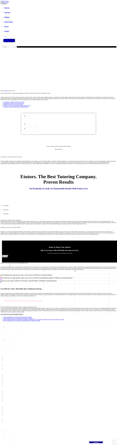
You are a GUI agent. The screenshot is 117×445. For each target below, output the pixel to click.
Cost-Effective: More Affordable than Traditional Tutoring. (15, 106)
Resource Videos (6, 406)
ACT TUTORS (6, 356)
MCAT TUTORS (6, 368)
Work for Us (5, 421)
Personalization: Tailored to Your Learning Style (13, 103)
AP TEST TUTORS (7, 360)
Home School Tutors (7, 394)
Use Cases (5, 414)
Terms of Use (105, 429)
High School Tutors (7, 397)
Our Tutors (5, 412)
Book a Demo (9, 40)
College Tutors (6, 399)
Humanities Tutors (7, 381)
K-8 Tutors (5, 393)
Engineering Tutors (7, 379)
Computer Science (7, 378)
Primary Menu (4, 3)
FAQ (4, 411)
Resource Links (6, 407)
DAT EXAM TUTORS (8, 370)
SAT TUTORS (6, 355)
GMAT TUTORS (6, 365)
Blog (6, 90)
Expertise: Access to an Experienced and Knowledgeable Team (16, 105)
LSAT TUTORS (6, 366)
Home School (8, 22)
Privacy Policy (99, 429)
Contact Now (5, 256)
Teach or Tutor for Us (7, 419)
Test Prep (7, 12)
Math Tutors (5, 375)
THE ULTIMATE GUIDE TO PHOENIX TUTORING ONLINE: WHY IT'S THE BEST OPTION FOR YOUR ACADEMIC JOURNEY (33, 319)
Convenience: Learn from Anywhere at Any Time (14, 102)
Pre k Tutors (5, 391)
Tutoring (6, 8)
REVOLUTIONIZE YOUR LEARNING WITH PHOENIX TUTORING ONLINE (21, 320)
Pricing (6, 26)
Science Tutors (6, 376)
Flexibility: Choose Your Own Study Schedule (13, 104)
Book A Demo (5, 255)
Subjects (7, 17)
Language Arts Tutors (7, 386)
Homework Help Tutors (8, 396)
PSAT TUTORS (6, 358)
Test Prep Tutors (6, 401)
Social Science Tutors (7, 384)
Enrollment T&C (112, 429)
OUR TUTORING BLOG (8, 409)
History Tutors (6, 383)
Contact (6, 31)
